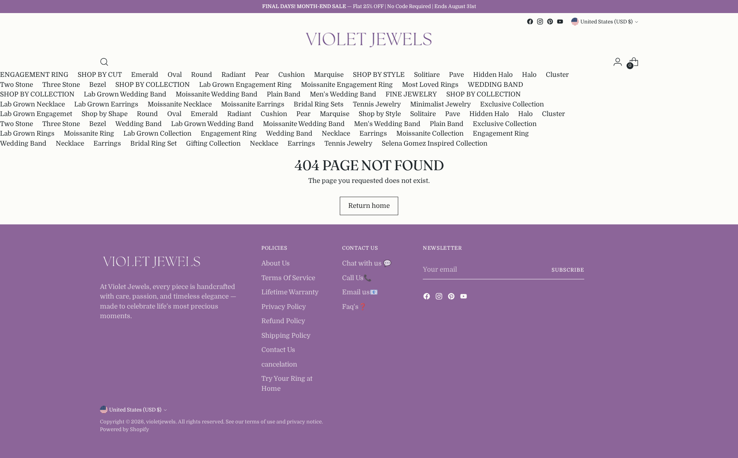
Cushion (291, 74)
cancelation (279, 364)
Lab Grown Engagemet (36, 114)
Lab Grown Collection (157, 133)
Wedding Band (138, 124)
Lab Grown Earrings (106, 104)
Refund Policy (283, 321)
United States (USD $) (606, 22)
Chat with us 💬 (366, 263)
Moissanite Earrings (252, 104)
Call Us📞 (357, 278)
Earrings (373, 133)
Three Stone (61, 84)
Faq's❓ (354, 306)
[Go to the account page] (617, 62)
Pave (456, 74)
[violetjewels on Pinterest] (550, 21)
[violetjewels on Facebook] (530, 21)
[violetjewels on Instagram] (540, 21)
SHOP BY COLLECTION (152, 84)
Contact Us (278, 349)
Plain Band (284, 94)
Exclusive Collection (512, 104)
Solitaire (423, 114)
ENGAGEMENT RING (34, 74)
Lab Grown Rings (27, 133)
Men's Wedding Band (343, 94)
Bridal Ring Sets (319, 104)
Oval (175, 74)
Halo (529, 74)
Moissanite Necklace (180, 104)
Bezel (97, 84)
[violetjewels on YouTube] (560, 21)
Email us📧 (360, 292)
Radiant (233, 74)
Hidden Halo (493, 74)
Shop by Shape (104, 114)
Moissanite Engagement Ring (347, 84)
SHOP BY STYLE (379, 74)
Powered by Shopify (124, 429)
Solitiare (427, 74)
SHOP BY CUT (100, 74)
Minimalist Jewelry (440, 104)
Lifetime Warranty (290, 292)
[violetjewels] (369, 40)
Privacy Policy (283, 306)
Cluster (557, 74)
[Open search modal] (104, 62)
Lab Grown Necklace (32, 104)
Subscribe (568, 270)
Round (201, 74)
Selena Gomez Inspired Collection (434, 143)
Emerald (144, 74)
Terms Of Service (288, 278)
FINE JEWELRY (411, 94)
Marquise (329, 74)
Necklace (336, 133)
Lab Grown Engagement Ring (245, 84)
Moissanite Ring (89, 133)
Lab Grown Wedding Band (125, 94)
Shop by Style (380, 114)
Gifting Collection (213, 143)
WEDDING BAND (495, 84)
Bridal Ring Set (153, 143)
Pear (262, 74)
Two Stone (16, 84)
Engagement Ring (229, 133)
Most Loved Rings (430, 84)
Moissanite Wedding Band (217, 94)
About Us (275, 263)
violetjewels (161, 422)
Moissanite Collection (430, 133)
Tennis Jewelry (377, 104)
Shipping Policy (286, 335)
